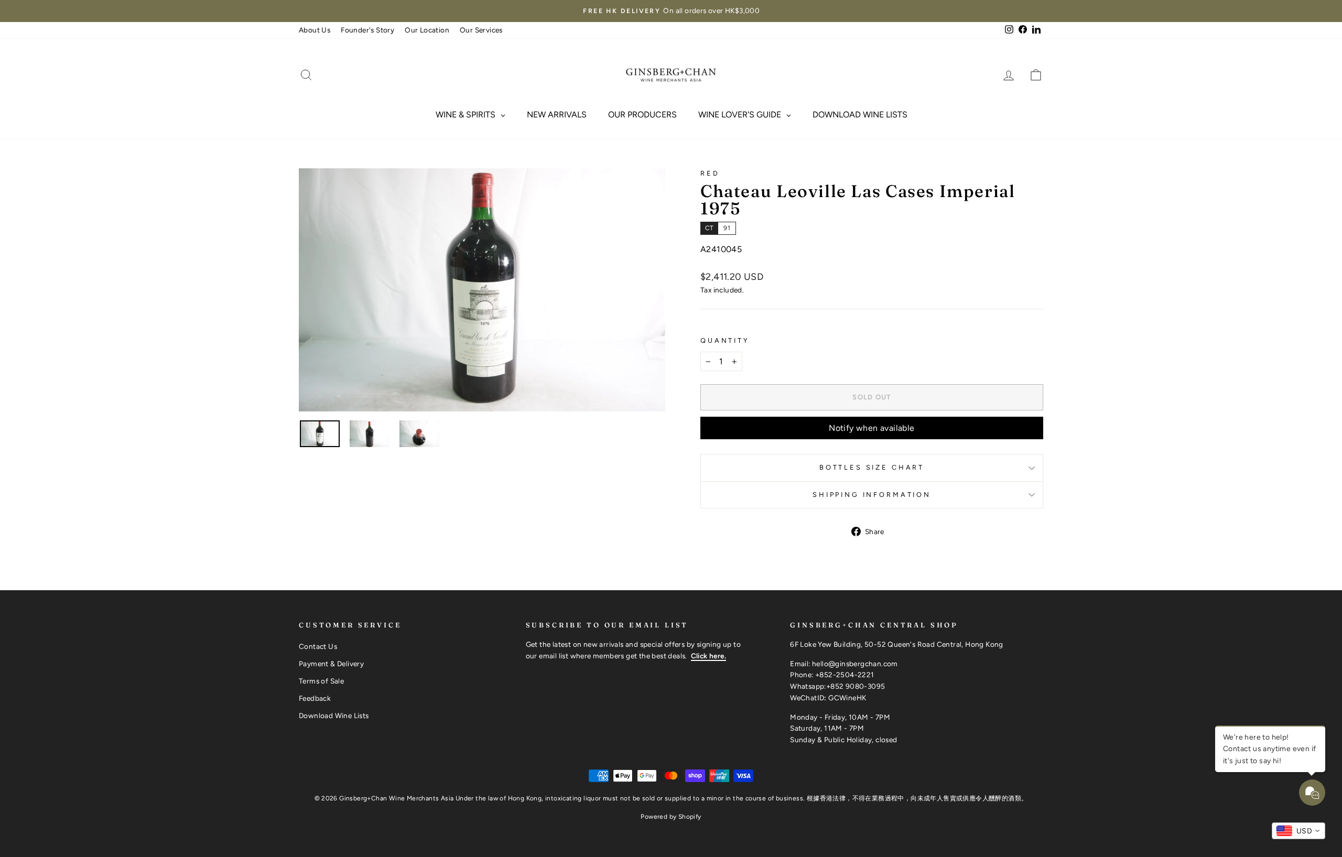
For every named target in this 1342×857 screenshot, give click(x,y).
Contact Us (318, 646)
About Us (314, 30)
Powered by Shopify (671, 816)
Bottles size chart (871, 467)
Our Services (481, 30)
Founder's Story (367, 30)
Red (710, 173)
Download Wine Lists (334, 715)
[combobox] (1298, 830)
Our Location (427, 30)
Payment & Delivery (331, 663)
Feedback (315, 698)
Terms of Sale (321, 681)
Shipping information (872, 494)
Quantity (725, 340)
